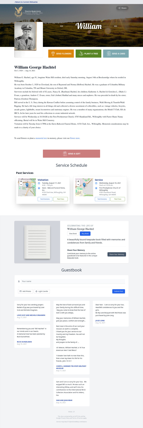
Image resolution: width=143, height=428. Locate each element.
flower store (75, 138)
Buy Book (85, 233)
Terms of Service (77, 418)
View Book (73, 233)
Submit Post (118, 291)
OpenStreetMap (74, 422)
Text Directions (45, 199)
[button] (27, 185)
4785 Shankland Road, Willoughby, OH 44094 (107, 193)
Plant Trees (60, 199)
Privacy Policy (65, 418)
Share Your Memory (116, 254)
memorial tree (41, 138)
